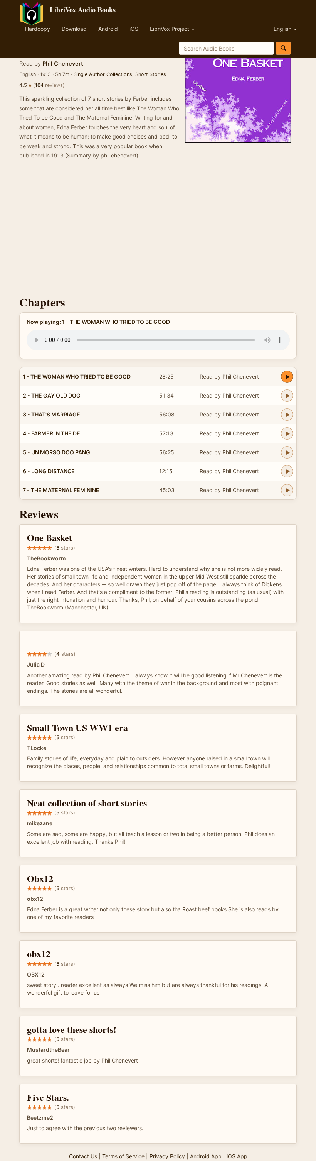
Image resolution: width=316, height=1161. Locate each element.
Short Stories (150, 74)
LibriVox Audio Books (83, 10)
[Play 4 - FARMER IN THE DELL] (287, 433)
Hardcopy (37, 28)
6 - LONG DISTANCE (49, 471)
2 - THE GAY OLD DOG (52, 395)
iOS (133, 28)
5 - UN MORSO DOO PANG (56, 452)
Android (108, 28)
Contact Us (83, 1156)
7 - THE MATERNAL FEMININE (61, 490)
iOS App (237, 1156)
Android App (206, 1156)
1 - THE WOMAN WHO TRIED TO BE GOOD (77, 376)
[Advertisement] (158, 230)
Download (74, 28)
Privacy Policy (167, 1156)
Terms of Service (123, 1156)
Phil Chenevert (62, 63)
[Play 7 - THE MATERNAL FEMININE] (287, 490)
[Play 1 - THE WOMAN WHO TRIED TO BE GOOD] (287, 377)
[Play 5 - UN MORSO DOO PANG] (287, 452)
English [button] (283, 28)
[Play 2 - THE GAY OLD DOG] (287, 395)
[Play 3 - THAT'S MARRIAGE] (287, 414)
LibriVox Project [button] (170, 28)
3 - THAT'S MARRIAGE (51, 414)
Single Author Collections (103, 74)
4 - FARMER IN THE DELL (54, 433)
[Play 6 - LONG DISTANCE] (287, 471)
